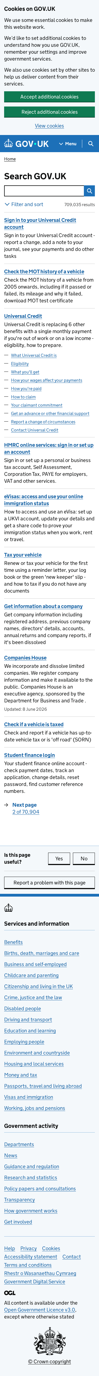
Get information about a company (43, 606)
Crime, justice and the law (33, 997)
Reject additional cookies (49, 112)
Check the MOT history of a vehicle (44, 271)
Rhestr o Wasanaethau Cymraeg (40, 1273)
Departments (19, 1144)
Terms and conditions (28, 1265)
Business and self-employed (35, 964)
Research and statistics (30, 1177)
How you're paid (26, 388)
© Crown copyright (49, 1361)
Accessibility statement (30, 1256)
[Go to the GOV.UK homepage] (26, 144)
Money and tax (20, 1075)
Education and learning (30, 1030)
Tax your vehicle (23, 555)
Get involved (18, 1222)
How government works (30, 1211)
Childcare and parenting (31, 975)
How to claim (23, 396)
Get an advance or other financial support (50, 413)
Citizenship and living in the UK (38, 986)
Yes (62, 858)
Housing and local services (34, 1064)
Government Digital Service (34, 1281)
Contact (71, 1256)
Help (9, 1248)
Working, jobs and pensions (34, 1108)
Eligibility (20, 363)
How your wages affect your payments (46, 380)
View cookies (49, 125)
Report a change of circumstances (43, 421)
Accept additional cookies (49, 97)
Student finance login (29, 755)
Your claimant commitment (36, 405)
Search (89, 190)
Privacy (28, 1248)
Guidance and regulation (31, 1166)
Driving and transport (28, 1019)
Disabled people (22, 1008)
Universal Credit (23, 316)
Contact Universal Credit (34, 430)
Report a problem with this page (49, 882)
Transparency (19, 1199)
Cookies (51, 1248)
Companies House (25, 658)
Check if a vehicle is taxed (34, 724)
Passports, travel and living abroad (43, 1086)
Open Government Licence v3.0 (39, 1310)
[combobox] (44, 190)
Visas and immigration (28, 1097)
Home (10, 159)
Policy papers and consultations (40, 1188)
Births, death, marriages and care (41, 953)
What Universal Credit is (34, 355)
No (88, 858)
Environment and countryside (37, 1053)
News (10, 1155)
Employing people (24, 1042)
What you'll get (25, 372)
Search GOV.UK (47, 176)
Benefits (13, 942)
